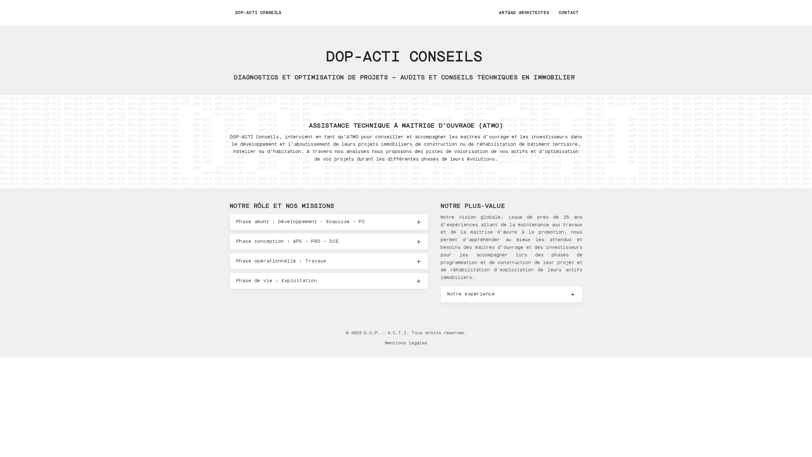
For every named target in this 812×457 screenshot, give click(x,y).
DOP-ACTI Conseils (258, 12)
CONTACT (569, 12)
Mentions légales (406, 343)
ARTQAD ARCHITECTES (524, 12)
